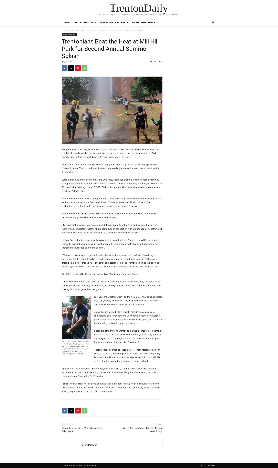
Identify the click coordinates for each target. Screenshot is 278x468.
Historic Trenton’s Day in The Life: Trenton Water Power (142, 430)
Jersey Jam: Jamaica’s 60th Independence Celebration (82, 430)
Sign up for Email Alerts (114, 22)
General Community (77, 30)
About (203, 465)
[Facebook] (64, 68)
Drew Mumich (89, 444)
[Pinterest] (78, 68)
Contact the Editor (85, 22)
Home (67, 22)
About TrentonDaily (143, 22)
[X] (71, 68)
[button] (212, 22)
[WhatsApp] (84, 68)
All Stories (212, 465)
